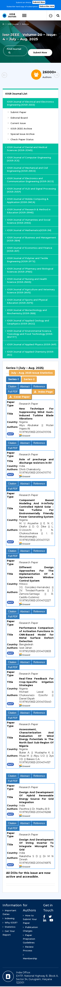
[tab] (30, 374)
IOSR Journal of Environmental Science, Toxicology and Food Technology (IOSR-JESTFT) (30, 334)
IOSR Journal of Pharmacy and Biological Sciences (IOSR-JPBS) (30, 270)
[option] (30, 4)
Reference (39, 386)
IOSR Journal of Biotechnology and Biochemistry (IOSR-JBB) (27, 311)
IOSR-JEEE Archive (21, 128)
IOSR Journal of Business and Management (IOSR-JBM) (31, 239)
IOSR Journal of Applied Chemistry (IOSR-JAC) (30, 353)
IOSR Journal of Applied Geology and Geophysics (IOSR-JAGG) (28, 322)
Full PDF (13, 391)
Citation (12, 386)
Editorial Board (19, 117)
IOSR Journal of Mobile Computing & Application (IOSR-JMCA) (27, 200)
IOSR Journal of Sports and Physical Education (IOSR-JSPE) (27, 301)
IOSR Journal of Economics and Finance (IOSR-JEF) (29, 249)
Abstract (24, 386)
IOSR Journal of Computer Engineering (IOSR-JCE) (29, 159)
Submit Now (39, 2)
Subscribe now (46, 6)
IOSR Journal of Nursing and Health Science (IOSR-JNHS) (27, 280)
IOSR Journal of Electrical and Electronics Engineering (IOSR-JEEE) (30, 103)
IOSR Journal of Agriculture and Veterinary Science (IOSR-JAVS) (31, 291)
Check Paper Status (22, 139)
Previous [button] (10, 75)
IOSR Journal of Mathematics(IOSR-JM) (29, 230)
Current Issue (18, 123)
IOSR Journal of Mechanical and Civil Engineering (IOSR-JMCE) (27, 169)
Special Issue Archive (23, 134)
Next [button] (50, 75)
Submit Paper (18, 112)
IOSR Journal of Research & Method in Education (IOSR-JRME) (28, 211)
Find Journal (14, 49)
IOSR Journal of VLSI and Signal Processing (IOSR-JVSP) (31, 190)
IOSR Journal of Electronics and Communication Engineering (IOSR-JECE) (30, 180)
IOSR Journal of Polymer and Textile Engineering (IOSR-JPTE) (27, 260)
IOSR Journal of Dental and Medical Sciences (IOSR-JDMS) (27, 149)
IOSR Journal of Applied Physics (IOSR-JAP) (31, 344)
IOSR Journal (13, 24)
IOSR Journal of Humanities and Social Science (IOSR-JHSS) (28, 221)
